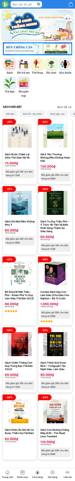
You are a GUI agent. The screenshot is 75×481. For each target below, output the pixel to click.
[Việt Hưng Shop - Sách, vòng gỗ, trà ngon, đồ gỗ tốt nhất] (5, 4)
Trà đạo (10, 91)
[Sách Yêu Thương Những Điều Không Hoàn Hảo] (55, 136)
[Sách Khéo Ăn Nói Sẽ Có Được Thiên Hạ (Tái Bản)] (20, 411)
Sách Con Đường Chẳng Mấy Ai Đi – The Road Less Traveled (54, 433)
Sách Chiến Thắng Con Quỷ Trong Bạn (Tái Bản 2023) (19, 366)
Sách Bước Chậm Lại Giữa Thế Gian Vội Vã (17, 156)
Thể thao (37, 72)
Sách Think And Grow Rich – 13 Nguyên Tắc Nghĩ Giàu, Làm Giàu (53, 366)
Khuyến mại (24, 93)
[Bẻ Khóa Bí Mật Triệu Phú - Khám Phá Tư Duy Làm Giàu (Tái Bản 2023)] (20, 273)
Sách (10, 72)
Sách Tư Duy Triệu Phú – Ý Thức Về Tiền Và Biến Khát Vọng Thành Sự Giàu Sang (54, 226)
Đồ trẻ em (23, 72)
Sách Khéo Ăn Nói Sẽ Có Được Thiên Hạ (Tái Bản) (19, 431)
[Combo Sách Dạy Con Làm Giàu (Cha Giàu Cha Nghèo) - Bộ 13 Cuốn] (55, 273)
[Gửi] (38, 4)
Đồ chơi (51, 72)
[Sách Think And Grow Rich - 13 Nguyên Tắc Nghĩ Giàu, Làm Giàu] (55, 344)
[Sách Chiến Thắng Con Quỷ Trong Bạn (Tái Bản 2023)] (20, 344)
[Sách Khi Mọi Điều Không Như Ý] (20, 203)
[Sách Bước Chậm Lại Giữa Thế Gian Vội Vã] (20, 136)
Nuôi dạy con (57, 113)
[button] (70, 4)
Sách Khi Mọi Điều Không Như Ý (20, 223)
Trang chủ (7, 477)
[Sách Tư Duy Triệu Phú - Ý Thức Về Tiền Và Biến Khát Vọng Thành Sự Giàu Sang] (55, 203)
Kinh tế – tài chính (32, 113)
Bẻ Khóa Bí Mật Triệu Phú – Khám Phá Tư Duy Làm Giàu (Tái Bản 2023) (19, 295)
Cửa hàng (37, 477)
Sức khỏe (65, 72)
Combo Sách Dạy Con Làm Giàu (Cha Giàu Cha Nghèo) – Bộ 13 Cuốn (54, 295)
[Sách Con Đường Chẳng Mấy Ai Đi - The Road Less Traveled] (55, 411)
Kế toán (10, 113)
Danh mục (22, 477)
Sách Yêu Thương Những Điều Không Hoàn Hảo (55, 157)
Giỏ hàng (53, 477)
